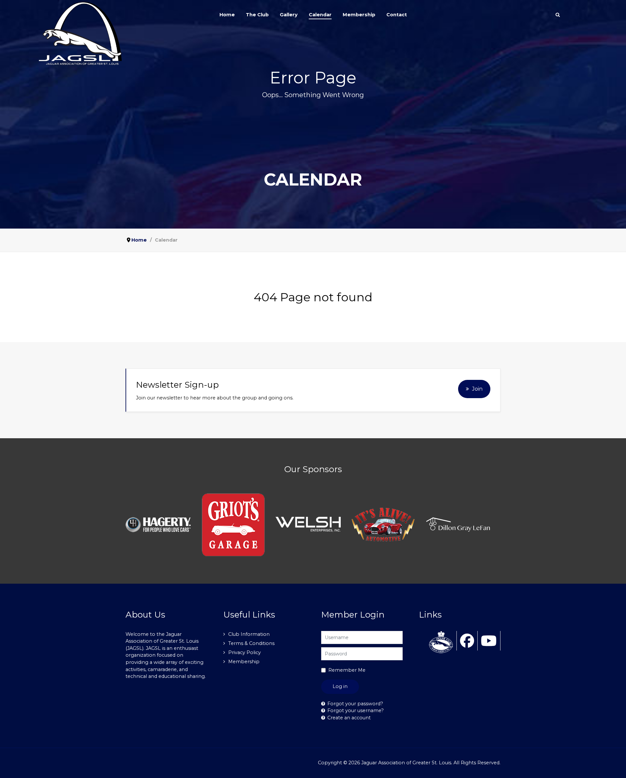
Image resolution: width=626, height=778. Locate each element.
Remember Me (346, 670)
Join (477, 389)
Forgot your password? (355, 704)
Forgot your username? (355, 710)
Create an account (349, 718)
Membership (244, 662)
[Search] (557, 15)
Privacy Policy (244, 652)
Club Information (249, 634)
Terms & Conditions (251, 643)
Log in (340, 686)
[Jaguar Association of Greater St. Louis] (82, 33)
